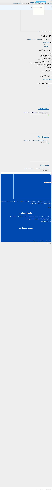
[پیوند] (49, 30)
